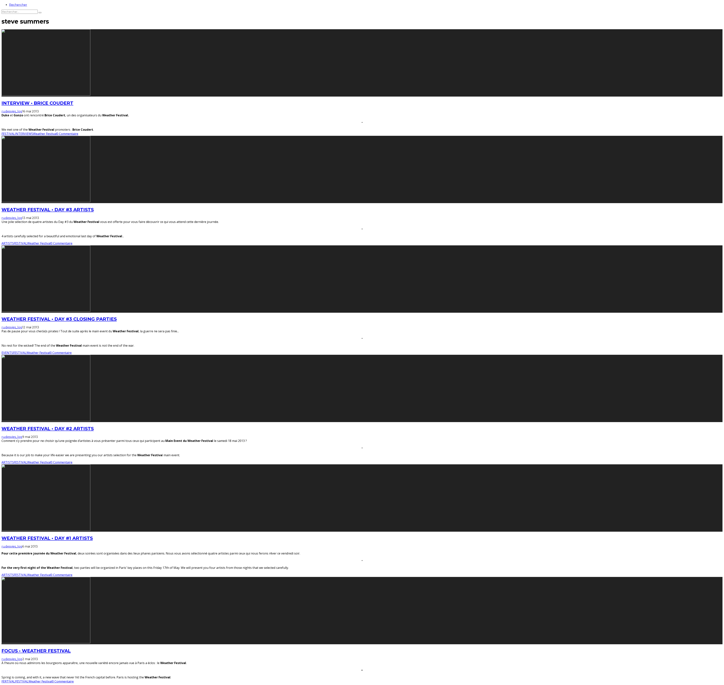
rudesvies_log (12, 111)
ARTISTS (8, 243)
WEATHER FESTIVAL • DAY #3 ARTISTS (48, 209)
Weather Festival (45, 134)
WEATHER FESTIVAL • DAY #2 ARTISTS (48, 428)
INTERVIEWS (24, 134)
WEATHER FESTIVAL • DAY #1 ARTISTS (47, 538)
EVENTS (7, 353)
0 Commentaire (67, 134)
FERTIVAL (8, 681)
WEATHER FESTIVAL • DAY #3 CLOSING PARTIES (59, 319)
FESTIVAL (8, 134)
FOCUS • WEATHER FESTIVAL (36, 651)
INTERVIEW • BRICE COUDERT (37, 103)
